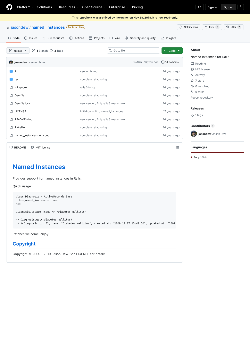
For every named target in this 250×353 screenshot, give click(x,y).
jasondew (20, 27)
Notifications (191, 27)
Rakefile (20, 127)
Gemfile (19, 95)
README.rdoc (23, 119)
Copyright (24, 244)
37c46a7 (137, 61)
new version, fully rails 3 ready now (102, 103)
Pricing (137, 7)
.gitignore (21, 87)
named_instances (48, 27)
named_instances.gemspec (32, 135)
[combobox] (135, 50)
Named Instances (39, 167)
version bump (37, 62)
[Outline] (177, 147)
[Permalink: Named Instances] (10, 167)
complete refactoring (93, 79)
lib (16, 71)
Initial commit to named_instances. (102, 111)
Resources (67, 7)
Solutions (44, 7)
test (17, 79)
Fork (213, 27)
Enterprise (117, 7)
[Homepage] (9, 7)
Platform (23, 7)
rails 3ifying (87, 87)
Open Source (92, 7)
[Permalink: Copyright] (10, 244)
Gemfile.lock (22, 103)
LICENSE (20, 111)
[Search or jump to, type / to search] (200, 7)
